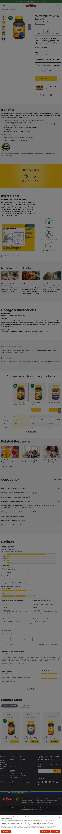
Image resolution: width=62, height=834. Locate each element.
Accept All (44, 831)
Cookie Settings (6, 831)
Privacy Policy (25, 824)
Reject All (55, 831)
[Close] (59, 817)
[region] (31, 824)
